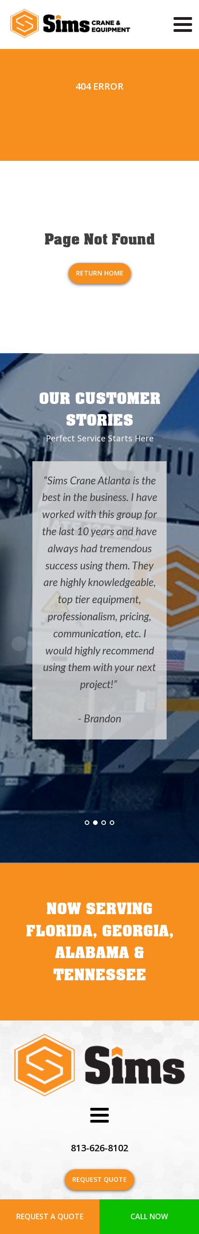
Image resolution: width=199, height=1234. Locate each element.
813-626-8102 (99, 1148)
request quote (99, 1179)
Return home (100, 273)
